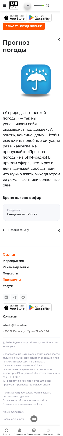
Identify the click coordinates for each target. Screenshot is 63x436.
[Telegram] (14, 297)
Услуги (8, 286)
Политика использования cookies (22, 404)
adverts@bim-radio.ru (15, 325)
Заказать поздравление (24, 26)
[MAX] (23, 297)
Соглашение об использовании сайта (25, 400)
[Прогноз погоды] (35, 82)
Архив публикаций (13, 411)
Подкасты (10, 273)
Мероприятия (13, 261)
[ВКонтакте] (6, 297)
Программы (12, 280)
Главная (9, 255)
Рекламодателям (16, 267)
